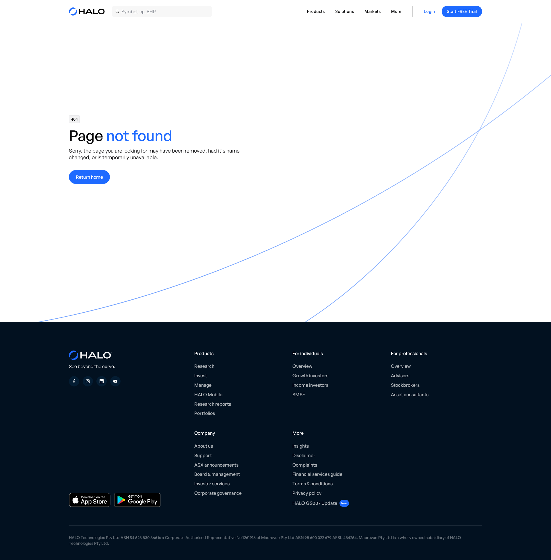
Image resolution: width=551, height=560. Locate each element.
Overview (302, 366)
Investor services (212, 483)
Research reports (212, 404)
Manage (203, 385)
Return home (89, 177)
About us (203, 446)
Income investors (310, 385)
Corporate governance (218, 493)
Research (204, 366)
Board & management (217, 474)
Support (203, 455)
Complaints (304, 465)
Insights (300, 446)
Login (429, 11)
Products (316, 11)
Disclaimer (303, 455)
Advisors (400, 375)
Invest (200, 375)
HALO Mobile (208, 394)
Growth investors (310, 375)
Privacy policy (306, 493)
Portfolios (204, 413)
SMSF (298, 394)
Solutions (344, 11)
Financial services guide (317, 474)
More (396, 11)
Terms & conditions (312, 483)
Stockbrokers (405, 385)
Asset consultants (409, 394)
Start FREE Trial (462, 11)
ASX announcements (216, 465)
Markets (372, 11)
